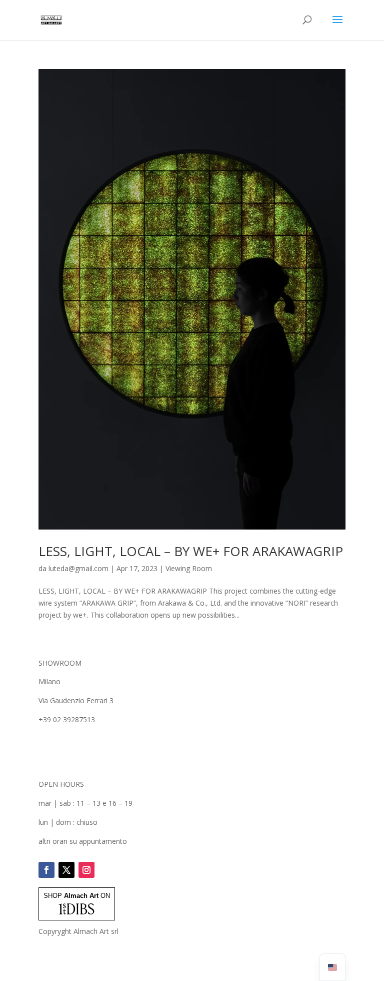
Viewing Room (189, 568)
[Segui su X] (66, 870)
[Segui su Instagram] (86, 870)
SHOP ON (77, 895)
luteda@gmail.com (78, 568)
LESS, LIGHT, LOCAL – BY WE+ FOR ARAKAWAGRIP (190, 551)
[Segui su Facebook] (46, 870)
